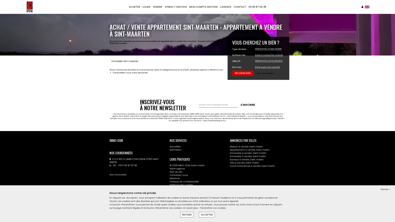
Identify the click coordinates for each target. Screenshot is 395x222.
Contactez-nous (179, 175)
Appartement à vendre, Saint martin (249, 149)
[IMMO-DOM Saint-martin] (30, 6)
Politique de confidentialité (184, 181)
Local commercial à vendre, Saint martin (252, 166)
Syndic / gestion (176, 7)
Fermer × (385, 189)
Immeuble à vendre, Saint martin (248, 156)
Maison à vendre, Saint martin (246, 146)
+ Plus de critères (264, 73)
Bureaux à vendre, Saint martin (246, 159)
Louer (146, 7)
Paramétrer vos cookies (213, 208)
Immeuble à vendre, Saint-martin (248, 153)
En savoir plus (190, 208)
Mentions (175, 178)
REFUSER (187, 214)
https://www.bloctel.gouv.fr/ (214, 120)
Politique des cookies (181, 184)
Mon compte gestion (203, 7)
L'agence (225, 7)
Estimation (175, 149)
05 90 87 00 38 (257, 7)
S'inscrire (248, 105)
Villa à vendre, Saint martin (244, 162)
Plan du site (176, 171)
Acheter (134, 7)
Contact (240, 7)
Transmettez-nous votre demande (130, 72)
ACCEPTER (207, 214)
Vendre (157, 7)
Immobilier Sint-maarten (125, 61)
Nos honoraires (118, 174)
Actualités (175, 146)
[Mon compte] (362, 7)
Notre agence (177, 168)
